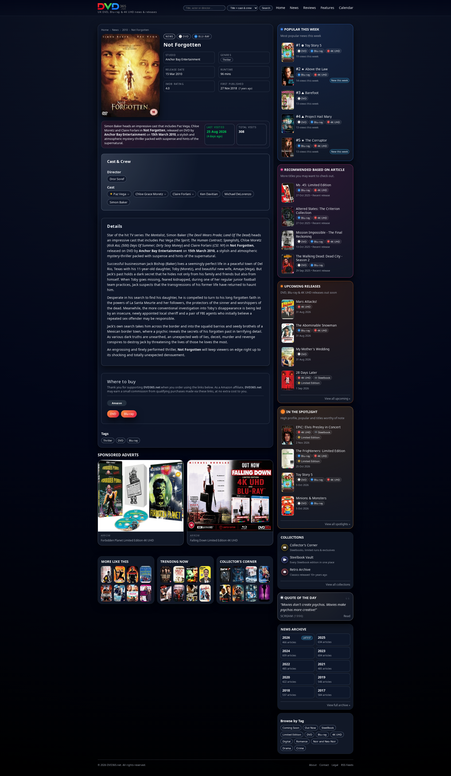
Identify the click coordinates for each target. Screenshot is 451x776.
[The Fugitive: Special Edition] (165, 593)
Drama (287, 748)
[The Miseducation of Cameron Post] (145, 574)
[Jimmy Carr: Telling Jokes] (205, 574)
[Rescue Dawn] (192, 574)
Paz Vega (121, 194)
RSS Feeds (347, 765)
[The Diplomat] (179, 593)
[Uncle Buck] (205, 593)
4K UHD (337, 734)
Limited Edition (292, 734)
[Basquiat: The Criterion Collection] (106, 574)
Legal (335, 765)
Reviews (309, 7)
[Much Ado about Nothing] (179, 574)
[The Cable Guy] (251, 593)
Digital (287, 741)
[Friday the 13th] (225, 574)
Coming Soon (291, 727)
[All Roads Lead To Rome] (132, 593)
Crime (300, 748)
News (294, 7)
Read (347, 616)
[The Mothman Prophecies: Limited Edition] (238, 574)
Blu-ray (133, 440)
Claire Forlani (183, 194)
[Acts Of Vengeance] (106, 593)
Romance (301, 741)
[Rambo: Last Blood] (132, 574)
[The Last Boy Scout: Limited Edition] (225, 593)
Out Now (310, 727)
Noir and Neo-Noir (324, 741)
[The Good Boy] (165, 574)
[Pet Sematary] (251, 574)
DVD (120, 440)
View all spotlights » (337, 524)
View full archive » (338, 705)
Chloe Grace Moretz (151, 194)
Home (280, 7)
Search (266, 8)
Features (327, 7)
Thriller (107, 440)
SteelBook (328, 727)
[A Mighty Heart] (192, 593)
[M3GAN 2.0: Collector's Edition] (264, 593)
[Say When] (145, 593)
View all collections (338, 585)
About (313, 765)
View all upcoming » (337, 399)
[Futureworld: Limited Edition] (264, 574)
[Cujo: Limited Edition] (238, 593)
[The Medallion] (119, 574)
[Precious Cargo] (119, 593)
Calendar (346, 7)
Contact (324, 765)
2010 (125, 30)
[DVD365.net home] (112, 6)
